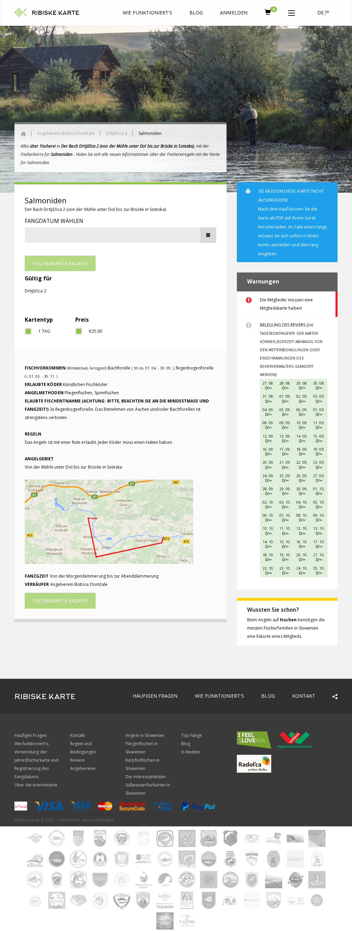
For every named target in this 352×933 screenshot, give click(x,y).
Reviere (77, 760)
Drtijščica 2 (117, 133)
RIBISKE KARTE (55, 13)
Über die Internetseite (35, 785)
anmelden (233, 12)
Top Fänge (191, 735)
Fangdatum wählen (54, 221)
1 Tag (44, 331)
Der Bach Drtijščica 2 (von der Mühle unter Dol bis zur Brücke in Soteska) (95, 209)
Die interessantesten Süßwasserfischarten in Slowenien (147, 785)
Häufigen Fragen (155, 696)
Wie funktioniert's (147, 12)
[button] (291, 11)
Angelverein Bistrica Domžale (66, 133)
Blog (196, 12)
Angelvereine (83, 768)
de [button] (321, 12)
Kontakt (303, 696)
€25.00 (95, 331)
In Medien (190, 752)
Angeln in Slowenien (144, 735)
